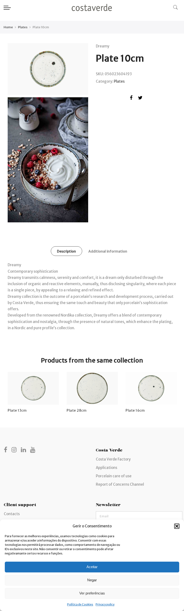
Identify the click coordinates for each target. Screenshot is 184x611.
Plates (23, 27)
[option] (33, 392)
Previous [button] (12, 388)
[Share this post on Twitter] (140, 98)
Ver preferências (92, 593)
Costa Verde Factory (113, 459)
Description (66, 251)
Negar (92, 580)
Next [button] (172, 388)
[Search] (175, 7)
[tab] (66, 251)
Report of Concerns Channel (120, 484)
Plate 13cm (17, 410)
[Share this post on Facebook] (131, 98)
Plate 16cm (135, 410)
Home (8, 27)
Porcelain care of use (114, 476)
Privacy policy (105, 604)
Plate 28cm (76, 410)
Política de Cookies (80, 604)
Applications (106, 467)
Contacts (12, 514)
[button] (176, 526)
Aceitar (92, 567)
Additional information (107, 251)
